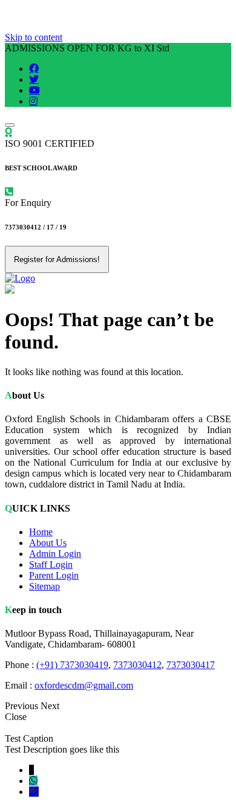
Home (41, 532)
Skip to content (33, 37)
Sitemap (44, 586)
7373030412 (137, 665)
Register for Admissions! (57, 259)
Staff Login (51, 564)
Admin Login (55, 553)
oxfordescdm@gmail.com (83, 685)
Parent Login (54, 575)
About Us (48, 543)
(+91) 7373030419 (72, 665)
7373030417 (190, 665)
